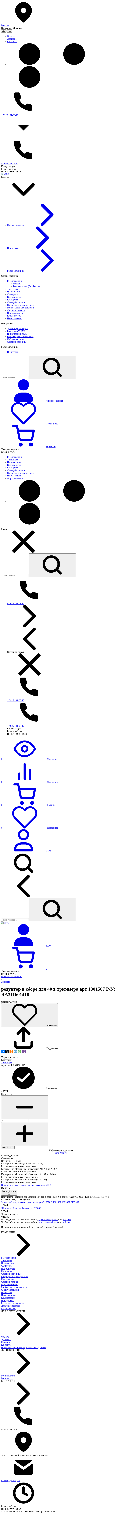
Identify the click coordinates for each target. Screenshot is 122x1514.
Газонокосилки (9, 1257)
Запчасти (5, 982)
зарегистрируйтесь (48, 1219)
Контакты (6, 1345)
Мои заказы (7, 1378)
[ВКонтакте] (3, 1051)
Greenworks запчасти (11, 976)
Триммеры (6, 1062)
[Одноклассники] (11, 1051)
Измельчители (8, 1295)
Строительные (8, 1308)
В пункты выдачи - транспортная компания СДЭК (26, 1185)
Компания (6, 1342)
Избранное (52, 1025)
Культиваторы (8, 1279)
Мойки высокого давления (14, 1287)
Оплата (5, 1336)
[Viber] (24, 1051)
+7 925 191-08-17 (9, 115)
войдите (67, 1219)
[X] (7, 1051)
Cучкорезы (6, 1265)
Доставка (6, 1339)
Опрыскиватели (9, 1284)
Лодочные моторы (10, 1306)
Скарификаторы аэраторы (14, 1276)
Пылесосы (6, 1292)
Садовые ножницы (11, 1274)
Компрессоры (8, 1298)
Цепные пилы (8, 1263)
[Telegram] (15, 1051)
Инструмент (7, 1300)
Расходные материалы (12, 1303)
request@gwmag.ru (10, 1480)
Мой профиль (8, 1375)
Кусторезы (6, 1271)
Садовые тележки (10, 1282)
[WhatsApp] (19, 1051)
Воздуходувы (8, 1268)
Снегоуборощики (10, 1290)
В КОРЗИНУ (7, 1147)
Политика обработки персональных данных (23, 1347)
